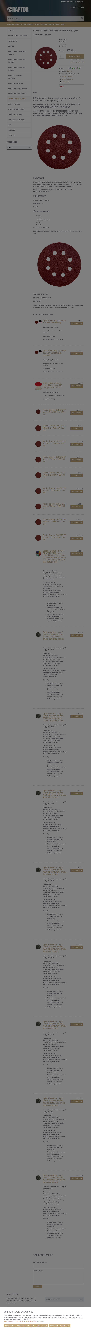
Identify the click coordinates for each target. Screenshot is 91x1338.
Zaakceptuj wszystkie (59, 1326)
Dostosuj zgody (40, 1326)
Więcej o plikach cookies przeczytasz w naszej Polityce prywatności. (24, 1321)
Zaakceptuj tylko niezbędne (17, 1326)
